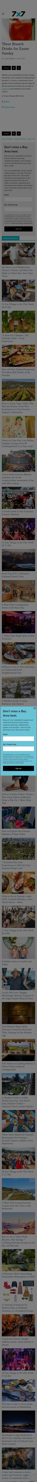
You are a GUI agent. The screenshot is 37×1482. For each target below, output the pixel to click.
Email (5, 734)
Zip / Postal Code (9, 744)
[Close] (34, 708)
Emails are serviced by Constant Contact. (13, 762)
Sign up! (18, 768)
